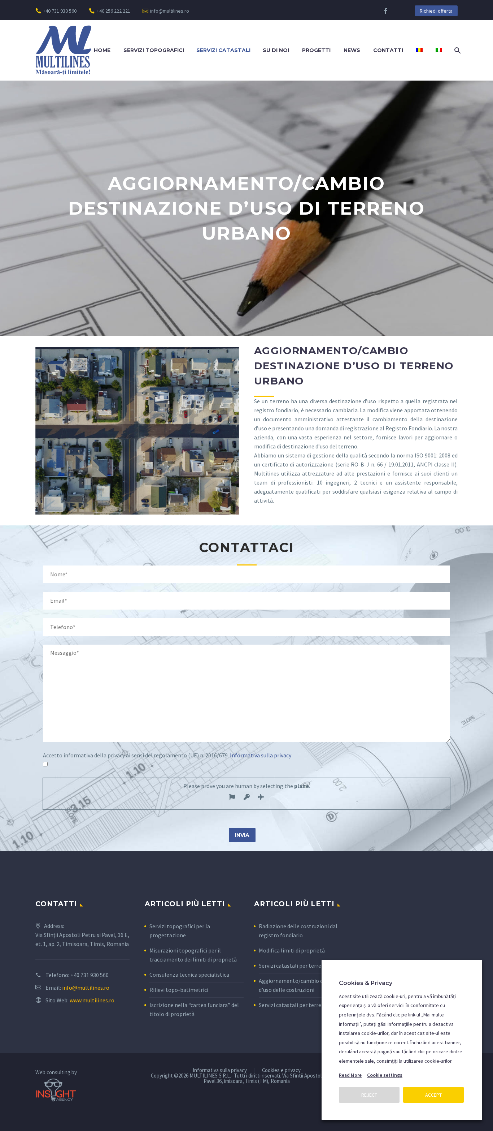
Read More (350, 1075)
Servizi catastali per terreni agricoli (302, 1005)
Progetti (316, 50)
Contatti (388, 50)
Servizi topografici (153, 50)
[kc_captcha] (232, 798)
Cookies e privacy (281, 1070)
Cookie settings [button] (384, 1075)
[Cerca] (457, 50)
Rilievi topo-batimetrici (178, 989)
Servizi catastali (223, 50)
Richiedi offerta (436, 11)
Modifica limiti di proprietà (292, 950)
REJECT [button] (369, 1095)
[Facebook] (385, 11)
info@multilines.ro (169, 11)
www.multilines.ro (92, 1000)
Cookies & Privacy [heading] (365, 983)
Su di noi (276, 50)
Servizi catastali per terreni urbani (301, 965)
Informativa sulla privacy (260, 755)
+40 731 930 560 (60, 11)
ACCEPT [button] (433, 1095)
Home (102, 50)
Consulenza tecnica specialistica (189, 974)
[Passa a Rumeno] (419, 50)
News (352, 50)
